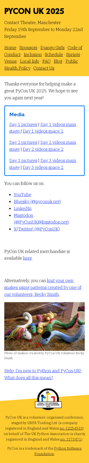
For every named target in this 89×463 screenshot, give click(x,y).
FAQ (46, 61)
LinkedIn (23, 208)
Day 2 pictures (23, 142)
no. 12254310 (71, 428)
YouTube (22, 194)
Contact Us (43, 68)
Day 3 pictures (23, 160)
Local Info (29, 61)
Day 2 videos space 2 (43, 149)
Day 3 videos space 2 (43, 167)
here (27, 258)
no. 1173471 (70, 439)
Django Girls (52, 47)
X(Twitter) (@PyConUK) (37, 229)
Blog (58, 61)
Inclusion (33, 54)
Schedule (54, 54)
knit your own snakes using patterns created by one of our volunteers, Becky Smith (42, 287)
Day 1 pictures (23, 124)
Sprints (73, 54)
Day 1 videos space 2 (43, 131)
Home (10, 47)
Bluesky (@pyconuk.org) (37, 201)
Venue (10, 61)
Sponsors (28, 47)
